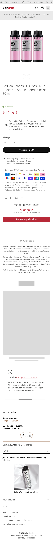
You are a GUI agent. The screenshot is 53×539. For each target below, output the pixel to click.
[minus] (5, 143)
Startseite (8, 14)
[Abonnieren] (47, 451)
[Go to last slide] (24, 76)
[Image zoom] (26, 46)
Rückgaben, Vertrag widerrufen (15, 524)
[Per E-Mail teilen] (22, 198)
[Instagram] (30, 435)
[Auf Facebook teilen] (11, 198)
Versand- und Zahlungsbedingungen (17, 520)
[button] (26, 150)
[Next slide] (29, 76)
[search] (36, 7)
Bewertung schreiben (26, 219)
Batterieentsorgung (10, 512)
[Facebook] (23, 435)
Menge (6, 137)
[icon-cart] (42, 7)
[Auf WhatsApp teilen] (16, 198)
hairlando (30, 533)
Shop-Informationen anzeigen (18, 163)
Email (6, 451)
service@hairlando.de (26, 538)
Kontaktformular (9, 516)
